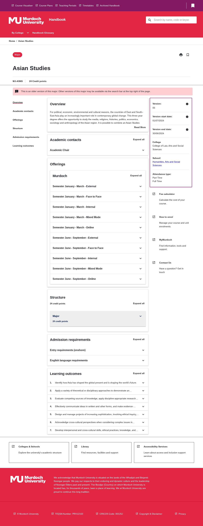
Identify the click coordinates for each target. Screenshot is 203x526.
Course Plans (46, 5)
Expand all (138, 139)
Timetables (88, 5)
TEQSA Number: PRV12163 (69, 514)
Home (12, 41)
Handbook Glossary (43, 32)
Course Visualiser (24, 5)
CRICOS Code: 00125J (111, 514)
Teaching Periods (67, 5)
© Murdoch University (28, 514)
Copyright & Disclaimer (150, 514)
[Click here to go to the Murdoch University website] (26, 21)
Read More (140, 127)
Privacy (182, 514)
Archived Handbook (110, 5)
